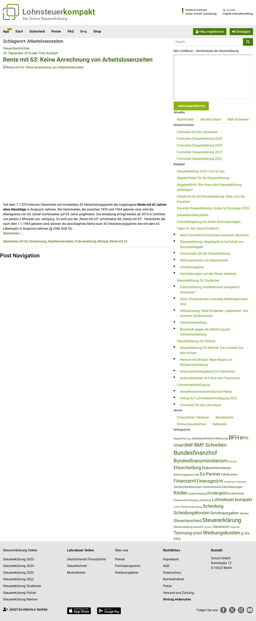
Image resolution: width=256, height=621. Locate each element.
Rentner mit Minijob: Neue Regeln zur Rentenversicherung (206, 362)
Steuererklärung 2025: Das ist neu (200, 171)
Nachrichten (185, 119)
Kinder (180, 493)
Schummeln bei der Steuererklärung (205, 253)
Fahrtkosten (229, 474)
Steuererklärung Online (20, 550)
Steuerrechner (77, 566)
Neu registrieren (212, 31)
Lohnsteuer (204, 500)
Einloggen (242, 31)
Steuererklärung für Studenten (198, 280)
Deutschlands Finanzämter (86, 559)
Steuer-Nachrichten (16, 48)
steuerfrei (198, 527)
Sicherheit (37, 31)
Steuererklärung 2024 (18, 566)
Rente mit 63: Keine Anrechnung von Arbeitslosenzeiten (78, 59)
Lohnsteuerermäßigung (193, 385)
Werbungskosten (221, 533)
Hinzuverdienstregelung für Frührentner (207, 371)
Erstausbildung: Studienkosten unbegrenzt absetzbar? (210, 289)
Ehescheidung (187, 467)
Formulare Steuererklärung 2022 (199, 159)
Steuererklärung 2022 (18, 579)
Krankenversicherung (186, 500)
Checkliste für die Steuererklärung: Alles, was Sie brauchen (211, 199)
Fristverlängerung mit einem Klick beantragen (209, 222)
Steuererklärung (221, 520)
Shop (97, 31)
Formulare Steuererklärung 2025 (199, 138)
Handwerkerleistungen (188, 487)
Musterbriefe (224, 417)
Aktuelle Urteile (210, 119)
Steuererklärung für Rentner (196, 341)
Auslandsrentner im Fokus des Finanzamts (210, 378)
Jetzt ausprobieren (191, 106)
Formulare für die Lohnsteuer (197, 132)
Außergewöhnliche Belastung (210, 438)
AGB (166, 566)
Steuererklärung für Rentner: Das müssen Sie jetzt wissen (211, 350)
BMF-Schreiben (238, 119)
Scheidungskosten (191, 512)
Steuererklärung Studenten (22, 586)
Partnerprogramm (127, 566)
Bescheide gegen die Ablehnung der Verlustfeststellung (205, 331)
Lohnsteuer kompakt (232, 499)
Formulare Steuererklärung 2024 (199, 145)
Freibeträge (240, 482)
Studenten (235, 527)
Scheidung (213, 506)
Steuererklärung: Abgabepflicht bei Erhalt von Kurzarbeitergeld (211, 244)
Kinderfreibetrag (197, 493)
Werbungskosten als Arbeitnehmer (204, 260)
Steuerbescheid (187, 520)
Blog (83, 31)
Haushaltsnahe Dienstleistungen (222, 486)
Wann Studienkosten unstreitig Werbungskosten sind (214, 301)
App (6, 31)
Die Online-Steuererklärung (45, 18)
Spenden (244, 513)
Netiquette (219, 424)
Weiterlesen (12, 233)
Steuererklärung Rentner (20, 599)
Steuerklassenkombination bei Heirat (206, 392)
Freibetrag (229, 482)
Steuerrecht (221, 527)
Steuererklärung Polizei (19, 593)
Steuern (208, 527)
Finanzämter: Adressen (193, 417)
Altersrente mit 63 (15, 241)
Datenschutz (172, 573)
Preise (56, 31)
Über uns (121, 550)
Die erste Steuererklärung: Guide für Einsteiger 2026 (213, 208)
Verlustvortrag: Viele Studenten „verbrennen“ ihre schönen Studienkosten (214, 313)
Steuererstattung (183, 526)
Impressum (171, 559)
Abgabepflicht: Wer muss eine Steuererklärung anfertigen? (209, 187)
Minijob (103, 241)
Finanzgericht (210, 481)
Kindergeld (216, 493)
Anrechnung (37, 241)
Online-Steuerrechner (191, 424)
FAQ (71, 31)
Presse (120, 559)
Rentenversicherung (191, 506)
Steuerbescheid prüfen (192, 215)
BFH (234, 437)
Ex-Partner (210, 474)
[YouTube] (250, 610)
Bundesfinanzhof (195, 452)
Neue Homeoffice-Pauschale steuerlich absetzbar (214, 235)
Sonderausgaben (192, 267)
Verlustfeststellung (193, 322)
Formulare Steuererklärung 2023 (199, 152)
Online (177, 507)
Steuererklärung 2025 (18, 559)
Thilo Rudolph (48, 53)
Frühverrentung (85, 241)
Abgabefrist (180, 438)
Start (19, 31)
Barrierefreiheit (173, 579)
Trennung (183, 532)
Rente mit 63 (118, 241)
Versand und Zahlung (178, 593)
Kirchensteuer (235, 493)
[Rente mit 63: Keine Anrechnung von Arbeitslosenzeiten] (85, 133)
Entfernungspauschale (186, 474)
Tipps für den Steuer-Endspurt (198, 228)
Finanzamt (185, 481)
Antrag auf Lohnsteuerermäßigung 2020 (208, 398)
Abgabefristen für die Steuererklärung (203, 178)
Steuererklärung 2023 (18, 573)
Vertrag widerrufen (177, 599)
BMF (188, 445)
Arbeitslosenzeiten (60, 241)
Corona (233, 461)
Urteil (197, 533)
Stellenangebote (126, 573)
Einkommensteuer (216, 468)
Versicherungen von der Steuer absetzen (208, 274)
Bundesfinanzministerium (201, 461)
